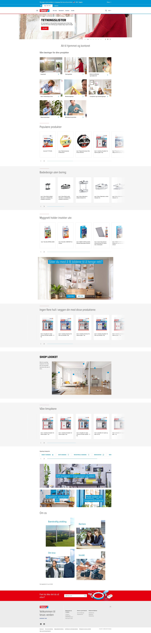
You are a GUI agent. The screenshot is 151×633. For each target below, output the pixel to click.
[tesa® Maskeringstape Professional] (95, 368)
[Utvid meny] (37, 10)
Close (108, 2)
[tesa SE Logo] (45, 10)
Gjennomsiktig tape (80, 612)
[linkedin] (41, 624)
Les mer (45, 31)
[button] (85, 39)
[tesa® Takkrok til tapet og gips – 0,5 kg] (83, 364)
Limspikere (67, 614)
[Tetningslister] (59, 372)
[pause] (108, 39)
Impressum (42, 628)
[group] (75, 26)
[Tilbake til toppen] (110, 607)
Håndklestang (91, 615)
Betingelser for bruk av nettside (85, 628)
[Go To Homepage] (41, 5)
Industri (56, 5)
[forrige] (105, 39)
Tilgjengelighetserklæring (58, 628)
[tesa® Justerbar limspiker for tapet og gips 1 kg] (73, 374)
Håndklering (91, 614)
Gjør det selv (47, 5)
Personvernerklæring (49, 628)
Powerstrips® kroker (69, 618)
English (80, 2)
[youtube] (44, 624)
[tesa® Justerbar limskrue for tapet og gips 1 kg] (108, 372)
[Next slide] (44, 161)
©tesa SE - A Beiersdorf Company (105, 628)
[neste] (110, 39)
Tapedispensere (80, 614)
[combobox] (74, 595)
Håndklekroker (91, 612)
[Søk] (106, 11)
